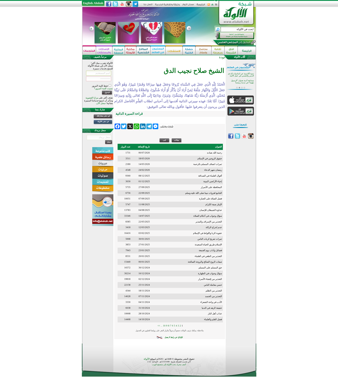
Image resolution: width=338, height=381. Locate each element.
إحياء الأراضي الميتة (212, 181)
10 (164, 325)
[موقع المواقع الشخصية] (143, 50)
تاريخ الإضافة (144, 146)
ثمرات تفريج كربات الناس (210, 239)
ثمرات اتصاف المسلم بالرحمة (207, 164)
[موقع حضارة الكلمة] (189, 50)
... (161, 325)
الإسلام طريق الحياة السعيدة (208, 244)
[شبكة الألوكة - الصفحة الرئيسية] (200, 5)
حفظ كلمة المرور (100, 85)
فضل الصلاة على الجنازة (210, 198)
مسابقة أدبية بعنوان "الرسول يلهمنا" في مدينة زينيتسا (242, 79)
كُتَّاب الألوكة (239, 57)
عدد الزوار (125, 146)
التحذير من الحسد (213, 296)
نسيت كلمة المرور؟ (103, 88)
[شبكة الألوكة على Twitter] (115, 4)
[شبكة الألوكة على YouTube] (122, 4)
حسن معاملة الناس (213, 285)
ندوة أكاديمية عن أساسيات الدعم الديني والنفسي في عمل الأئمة (241, 72)
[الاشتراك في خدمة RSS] (209, 5)
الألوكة (147, 359)
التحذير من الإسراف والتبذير (209, 221)
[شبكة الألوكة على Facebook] (108, 4)
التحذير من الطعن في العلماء (208, 256)
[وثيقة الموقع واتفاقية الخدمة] (167, 5)
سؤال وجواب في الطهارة (210, 273)
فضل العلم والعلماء (213, 319)
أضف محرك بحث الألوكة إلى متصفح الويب (169, 365)
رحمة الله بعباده (214, 152)
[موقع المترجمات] (89, 50)
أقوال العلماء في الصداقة (210, 175)
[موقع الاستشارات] (174, 50)
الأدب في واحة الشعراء (211, 302)
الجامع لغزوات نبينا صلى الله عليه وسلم (203, 193)
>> (159, 325)
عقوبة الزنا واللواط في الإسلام (207, 233)
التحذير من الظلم (214, 290)
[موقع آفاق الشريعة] (231, 50)
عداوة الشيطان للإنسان (210, 210)
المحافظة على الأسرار (211, 187)
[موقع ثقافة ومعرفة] (217, 50)
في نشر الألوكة (103, 121)
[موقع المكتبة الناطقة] (118, 50)
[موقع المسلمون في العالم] (158, 50)
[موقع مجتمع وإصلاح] (203, 50)
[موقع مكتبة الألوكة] (130, 50)
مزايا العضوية (92, 97)
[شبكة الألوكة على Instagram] (129, 4)
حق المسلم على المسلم (210, 267)
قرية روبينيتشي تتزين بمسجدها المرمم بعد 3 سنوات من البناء (242, 86)
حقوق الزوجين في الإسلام (210, 158)
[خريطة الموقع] (212, 5)
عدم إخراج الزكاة (214, 227)
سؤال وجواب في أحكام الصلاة (207, 216)
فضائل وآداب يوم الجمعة (210, 250)
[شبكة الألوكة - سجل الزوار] (188, 5)
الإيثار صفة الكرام (213, 204)
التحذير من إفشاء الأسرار (210, 279)
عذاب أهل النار (215, 313)
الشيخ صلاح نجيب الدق (194, 70)
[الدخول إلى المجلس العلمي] (233, 43)
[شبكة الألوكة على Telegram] (135, 4)
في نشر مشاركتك (103, 116)
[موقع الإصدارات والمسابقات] (104, 50)
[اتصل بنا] (148, 5)
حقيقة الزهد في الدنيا (212, 308)
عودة (222, 57)
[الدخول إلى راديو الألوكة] (231, 36)
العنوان (218, 146)
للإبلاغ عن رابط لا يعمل (174, 337)
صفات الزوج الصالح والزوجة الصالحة (205, 261)
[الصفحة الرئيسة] (216, 5)
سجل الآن (101, 103)
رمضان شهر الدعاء (213, 170)
